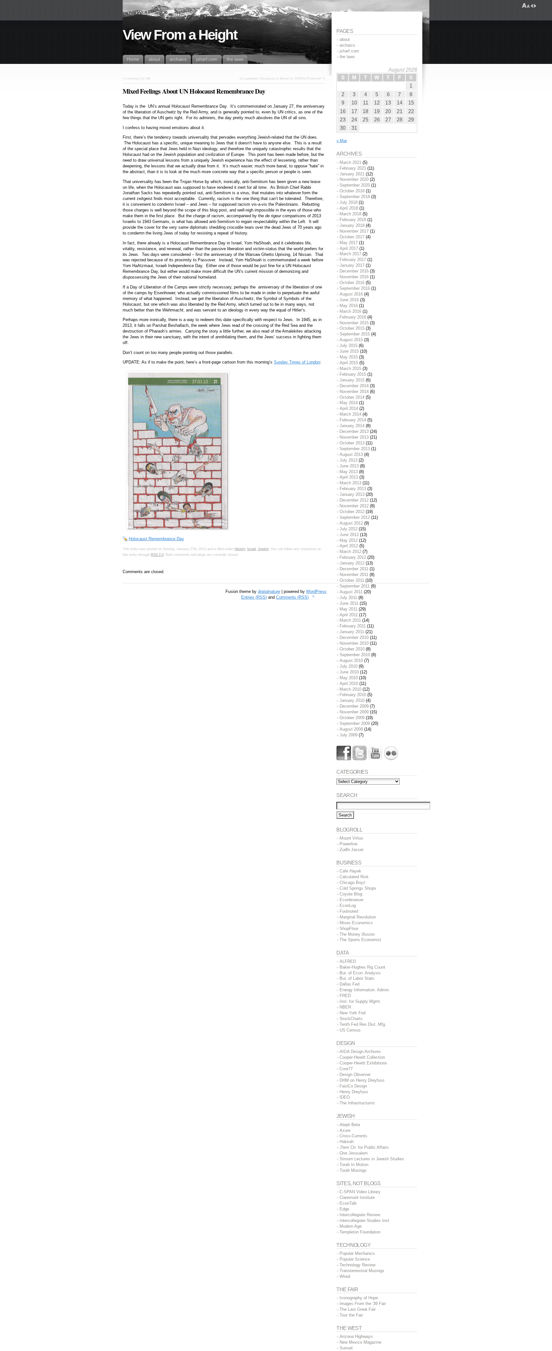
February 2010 (353, 694)
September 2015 (355, 334)
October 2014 (352, 397)
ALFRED (348, 961)
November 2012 (354, 505)
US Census (350, 1030)
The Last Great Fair (358, 1309)
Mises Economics (356, 922)
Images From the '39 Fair (363, 1303)
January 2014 (352, 425)
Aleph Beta (350, 1124)
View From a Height (180, 34)
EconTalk (348, 1203)
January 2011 (352, 631)
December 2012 (354, 500)
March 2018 (350, 213)
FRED (345, 995)
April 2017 (349, 248)
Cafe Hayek (350, 871)
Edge (344, 1209)
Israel (251, 549)
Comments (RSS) (292, 597)
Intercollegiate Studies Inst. (365, 1220)
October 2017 (352, 236)
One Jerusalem (354, 1153)
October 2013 (352, 443)
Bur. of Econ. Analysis (360, 973)
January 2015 (352, 380)
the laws (347, 56)
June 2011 (349, 603)
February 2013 (353, 488)
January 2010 (352, 700)
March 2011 (350, 620)
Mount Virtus (351, 838)
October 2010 (352, 649)
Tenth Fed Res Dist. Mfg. (363, 1024)
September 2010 (355, 654)
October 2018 (352, 190)
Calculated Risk (354, 876)
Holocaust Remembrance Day (156, 538)
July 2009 (348, 735)
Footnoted (349, 911)
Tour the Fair (351, 1315)
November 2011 (354, 574)
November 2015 (354, 322)
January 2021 (352, 174)
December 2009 (354, 706)
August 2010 (351, 660)
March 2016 (350, 311)
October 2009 (352, 717)
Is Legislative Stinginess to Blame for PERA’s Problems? (281, 78)
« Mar (341, 140)
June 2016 (349, 299)
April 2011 (349, 614)
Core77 (346, 1068)
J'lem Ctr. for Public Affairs (364, 1147)
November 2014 (354, 391)
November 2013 (354, 437)
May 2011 (348, 609)
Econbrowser (352, 899)
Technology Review (357, 1265)
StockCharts (351, 1018)
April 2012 (349, 545)
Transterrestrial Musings (362, 1270)
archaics (347, 45)
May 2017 (349, 242)
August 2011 (351, 591)
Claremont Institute (357, 1197)
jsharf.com (349, 51)
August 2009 (351, 729)
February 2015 (353, 374)
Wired (345, 1276)
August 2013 (351, 454)
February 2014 (353, 420)
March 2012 (350, 551)
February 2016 (353, 317)
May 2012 (349, 540)
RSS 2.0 (157, 555)
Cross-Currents (353, 1135)
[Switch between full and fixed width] (533, 5)
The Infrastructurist (357, 1103)
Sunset (346, 1348)
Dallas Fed (349, 984)
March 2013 (350, 482)
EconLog (348, 905)
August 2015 (351, 339)
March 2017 (350, 253)
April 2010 (349, 683)
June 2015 (349, 351)
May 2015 (349, 357)
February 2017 (353, 259)
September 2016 (355, 288)
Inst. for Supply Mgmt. (360, 1001)
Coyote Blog (351, 894)
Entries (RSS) (254, 597)
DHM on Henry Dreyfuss (362, 1080)
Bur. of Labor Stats (357, 978)
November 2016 (354, 276)
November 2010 (354, 643)
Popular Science (355, 1259)
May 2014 (349, 402)
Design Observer (355, 1074)
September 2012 (355, 517)
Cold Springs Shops (358, 888)
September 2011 (355, 586)
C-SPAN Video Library (360, 1191)
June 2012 (349, 534)
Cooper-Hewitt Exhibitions (363, 1063)
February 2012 (353, 557)
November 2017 (354, 231)
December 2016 (354, 271)
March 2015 (350, 368)
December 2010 (354, 637)
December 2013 (354, 431)
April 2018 (349, 208)
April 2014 (349, 408)
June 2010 (349, 672)
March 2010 (350, 689)
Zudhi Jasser (352, 849)
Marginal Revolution (358, 917)
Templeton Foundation (360, 1232)
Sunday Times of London (297, 362)
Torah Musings (353, 1170)
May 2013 (349, 471)
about (345, 39)
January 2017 (352, 265)
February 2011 (353, 626)
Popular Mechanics (357, 1253)
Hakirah (347, 1141)
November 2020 (354, 179)
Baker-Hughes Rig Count (362, 967)
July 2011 (348, 597)
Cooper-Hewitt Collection (362, 1057)
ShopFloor (349, 928)
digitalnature (269, 591)
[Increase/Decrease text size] (526, 5)
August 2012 (351, 523)
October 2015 (352, 328)
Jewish (263, 549)
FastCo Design (353, 1086)
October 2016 (352, 282)
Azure (345, 1130)
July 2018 (348, 202)
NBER (345, 1007)
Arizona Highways (356, 1336)
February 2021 (353, 168)
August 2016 (351, 294)
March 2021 (350, 162)
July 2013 (348, 460)
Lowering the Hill (138, 78)
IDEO (345, 1097)
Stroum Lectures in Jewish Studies (372, 1158)
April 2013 (349, 477)
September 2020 (355, 185)
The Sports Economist (360, 939)
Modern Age (351, 1226)
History (239, 549)
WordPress (316, 591)
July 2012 (348, 528)
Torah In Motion (354, 1164)
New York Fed (352, 1012)
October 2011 (352, 580)
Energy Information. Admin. (365, 989)
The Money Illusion (357, 934)
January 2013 (352, 494)
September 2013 (355, 448)
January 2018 (352, 225)
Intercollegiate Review (360, 1214)
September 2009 (355, 723)
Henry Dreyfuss (354, 1091)
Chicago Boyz (352, 882)
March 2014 (350, 414)
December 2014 (354, 385)
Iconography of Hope (359, 1297)
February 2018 (353, 219)
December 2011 (354, 568)
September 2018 (355, 196)
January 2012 (352, 563)
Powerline (348, 843)
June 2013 (349, 466)
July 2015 (348, 345)
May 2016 (349, 305)
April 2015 (349, 362)
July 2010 (348, 666)
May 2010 (349, 677)
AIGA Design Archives (360, 1051)
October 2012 (352, 511)
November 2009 (354, 712)
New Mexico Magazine (360, 1342)
